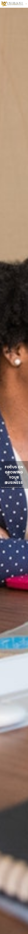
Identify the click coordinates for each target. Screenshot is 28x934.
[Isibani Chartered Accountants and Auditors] (12, 4)
